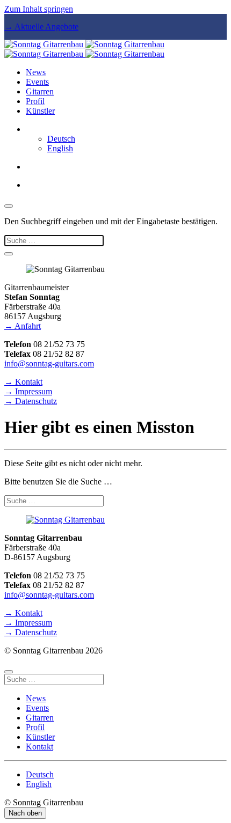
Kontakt (39, 746)
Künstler (40, 110)
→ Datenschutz (30, 401)
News (36, 72)
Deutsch (61, 138)
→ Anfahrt (22, 325)
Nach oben (25, 813)
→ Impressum (28, 391)
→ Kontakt (23, 381)
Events (37, 81)
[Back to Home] (84, 49)
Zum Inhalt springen (38, 8)
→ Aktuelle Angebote (41, 26)
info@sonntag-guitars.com (49, 363)
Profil (35, 101)
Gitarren (40, 91)
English (60, 148)
